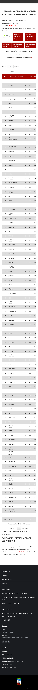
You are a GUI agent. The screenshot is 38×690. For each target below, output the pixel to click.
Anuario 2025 (6, 620)
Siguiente (25, 528)
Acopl (19, 76)
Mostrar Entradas (10, 66)
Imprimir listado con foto (29, 37)
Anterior (12, 528)
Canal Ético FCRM (7, 664)
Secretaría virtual (7, 579)
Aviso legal (5, 651)
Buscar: (12, 71)
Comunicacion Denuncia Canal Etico (12, 661)
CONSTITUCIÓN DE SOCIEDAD (10, 604)
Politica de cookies (7, 655)
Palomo (12, 76)
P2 (30, 76)
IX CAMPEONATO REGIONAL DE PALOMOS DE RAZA (17, 613)
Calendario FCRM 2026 (8, 617)
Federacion (5, 575)
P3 (35, 76)
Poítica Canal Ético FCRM (9, 668)
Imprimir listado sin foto (17, 37)
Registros (4, 583)
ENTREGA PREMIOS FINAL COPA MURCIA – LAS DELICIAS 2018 (18, 598)
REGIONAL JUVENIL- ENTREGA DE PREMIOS (14, 593)
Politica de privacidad (8, 658)
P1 (25, 76)
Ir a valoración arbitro (30, 45)
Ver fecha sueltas (6, 45)
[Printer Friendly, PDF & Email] (7, 37)
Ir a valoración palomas (17, 45)
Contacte (21, 552)
